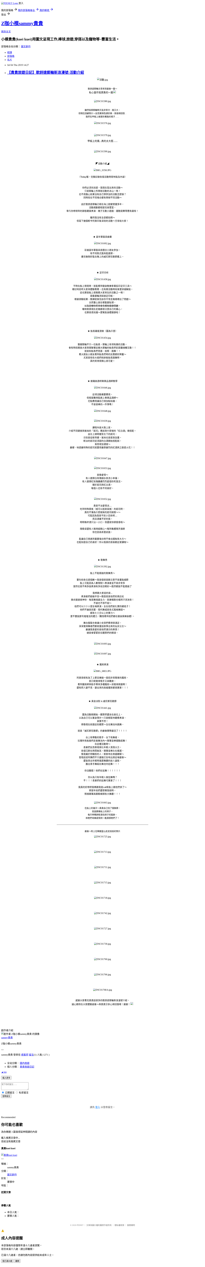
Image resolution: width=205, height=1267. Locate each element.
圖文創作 (26, 46)
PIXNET (80, 1225)
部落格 (10, 56)
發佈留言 (6, 1096)
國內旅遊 (24, 1063)
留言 (31, 1054)
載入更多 (6, 1078)
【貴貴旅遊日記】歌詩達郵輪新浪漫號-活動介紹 (45, 72)
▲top (4, 1072)
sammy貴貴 (7, 1037)
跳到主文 (6, 31)
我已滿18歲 (7, 1261)
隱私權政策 (119, 1225)
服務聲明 (131, 1225)
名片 (9, 59)
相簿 (9, 52)
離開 (17, 1261)
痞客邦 (24, 1054)
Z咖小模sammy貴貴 (22, 23)
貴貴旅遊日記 (27, 1066)
